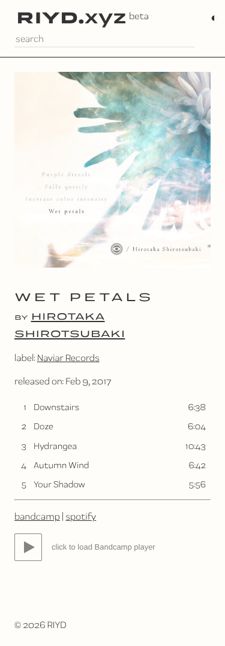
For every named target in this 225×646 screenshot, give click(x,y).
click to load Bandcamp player (103, 546)
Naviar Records (68, 357)
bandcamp (37, 516)
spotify (80, 516)
